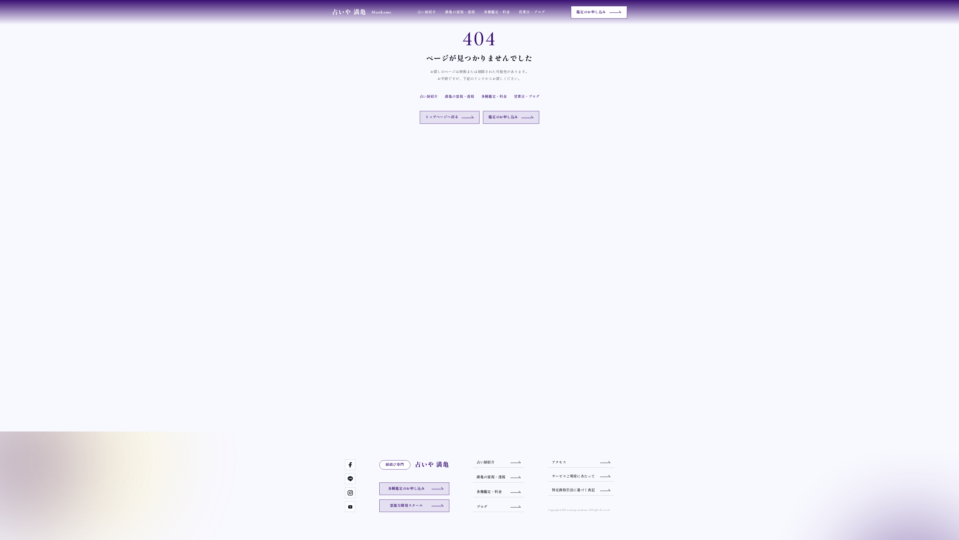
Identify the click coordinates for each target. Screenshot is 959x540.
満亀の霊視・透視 (460, 12)
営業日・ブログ (532, 12)
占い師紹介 (426, 12)
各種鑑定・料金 (497, 12)
